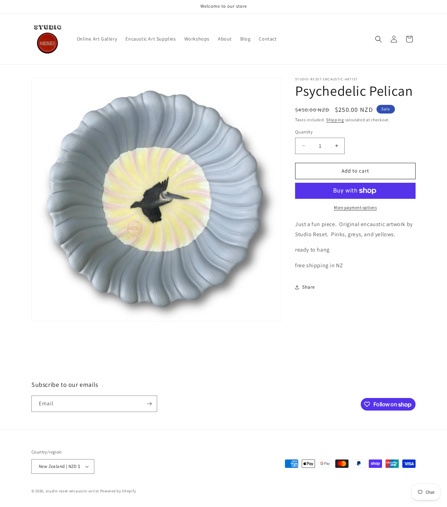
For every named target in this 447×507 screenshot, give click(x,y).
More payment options (355, 207)
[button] (378, 39)
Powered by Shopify (118, 490)
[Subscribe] (149, 404)
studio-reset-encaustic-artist (72, 490)
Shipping (335, 119)
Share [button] (308, 287)
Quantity (304, 132)
